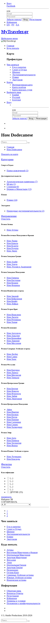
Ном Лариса (12, 372)
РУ (13, 25)
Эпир (9, 562)
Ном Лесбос (12, 354)
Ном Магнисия (14, 375)
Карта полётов (19, 87)
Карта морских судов (22, 90)
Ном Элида (12, 264)
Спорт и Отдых (19, 70)
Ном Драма (12, 241)
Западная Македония (17, 557)
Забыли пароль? (14, 19)
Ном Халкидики (14, 427)
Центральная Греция (16, 565)
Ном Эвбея (12, 396)
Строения (13, 186)
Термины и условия (16, 601)
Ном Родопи (12, 248)
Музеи (11, 184)
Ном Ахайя (12, 262)
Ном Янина (12, 445)
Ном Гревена (13, 278)
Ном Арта (11, 438)
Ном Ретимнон (14, 319)
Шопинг (16, 72)
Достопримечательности (24, 75)
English (15, 95)
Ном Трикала (13, 377)
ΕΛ (17, 25)
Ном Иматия (13, 412)
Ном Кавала (12, 243)
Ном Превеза (13, 440)
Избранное (12, 22)
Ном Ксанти (12, 246)
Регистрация (35, 19)
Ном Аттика (12, 230)
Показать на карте (9, 154)
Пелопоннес (12, 570)
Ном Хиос (11, 359)
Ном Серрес (12, 424)
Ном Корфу (12, 301)
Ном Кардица (13, 370)
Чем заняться (13, 65)
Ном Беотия (12, 388)
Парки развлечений (17, 170)
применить (6, 497)
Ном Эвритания (14, 398)
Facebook (11, 6)
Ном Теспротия (14, 443)
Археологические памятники (22, 181)
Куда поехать (13, 48)
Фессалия (11, 560)
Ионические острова (16, 580)
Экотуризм (17, 80)
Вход (9, 3)
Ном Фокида (13, 391)
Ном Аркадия (13, 336)
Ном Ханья (12, 322)
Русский (16, 97)
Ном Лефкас (12, 304)
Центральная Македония (18, 555)
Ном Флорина (13, 285)
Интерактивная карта (22, 85)
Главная (10, 46)
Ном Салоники (14, 422)
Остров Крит (13, 572)
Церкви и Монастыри (19, 189)
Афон (9, 409)
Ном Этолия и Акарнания (19, 267)
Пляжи (15, 77)
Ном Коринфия (14, 338)
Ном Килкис (13, 414)
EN (8, 25)
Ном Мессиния (14, 343)
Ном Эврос (12, 251)
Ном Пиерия (13, 419)
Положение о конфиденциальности (23, 603)
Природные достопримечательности (25, 211)
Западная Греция (14, 567)
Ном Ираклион (14, 314)
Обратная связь (14, 591)
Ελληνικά (16, 100)
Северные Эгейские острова (20, 575)
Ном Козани (12, 283)
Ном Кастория (13, 280)
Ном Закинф (12, 296)
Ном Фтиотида (14, 393)
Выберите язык (14, 92)
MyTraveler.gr (14, 31)
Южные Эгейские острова (19, 577)
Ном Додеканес (14, 456)
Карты (10, 82)
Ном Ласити (12, 317)
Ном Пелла (12, 417)
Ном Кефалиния (14, 299)
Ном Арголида (14, 333)
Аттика (10, 550)
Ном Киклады (13, 459)
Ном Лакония (13, 341)
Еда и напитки (19, 67)
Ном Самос (12, 356)
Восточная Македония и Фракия (22, 552)
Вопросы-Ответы (15, 593)
